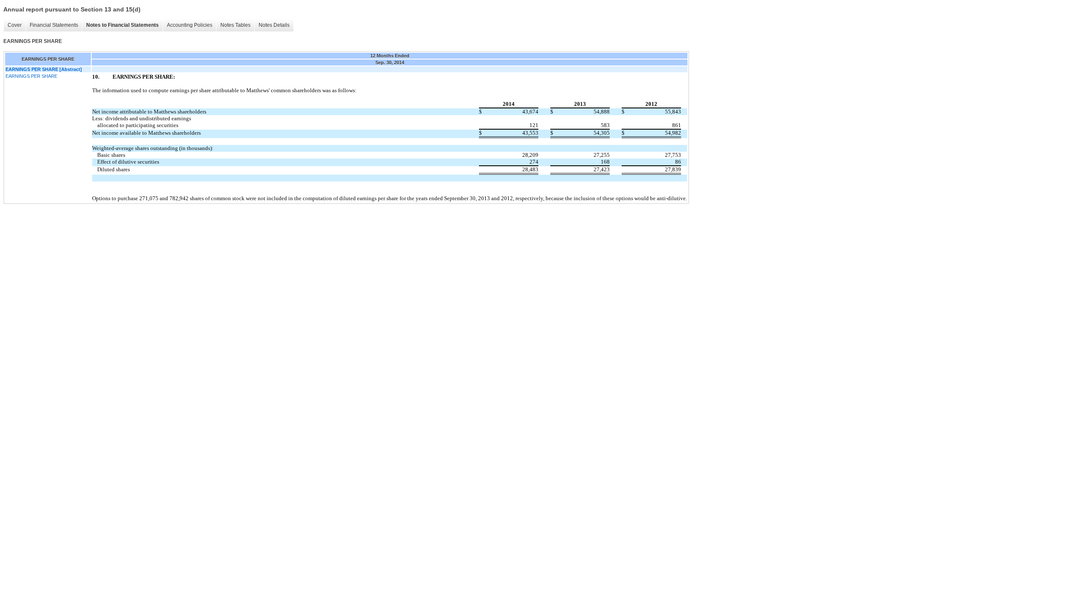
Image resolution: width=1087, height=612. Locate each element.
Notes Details (274, 25)
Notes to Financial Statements (122, 25)
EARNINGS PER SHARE (31, 76)
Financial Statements (54, 25)
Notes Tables (235, 25)
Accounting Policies (189, 25)
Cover (15, 25)
